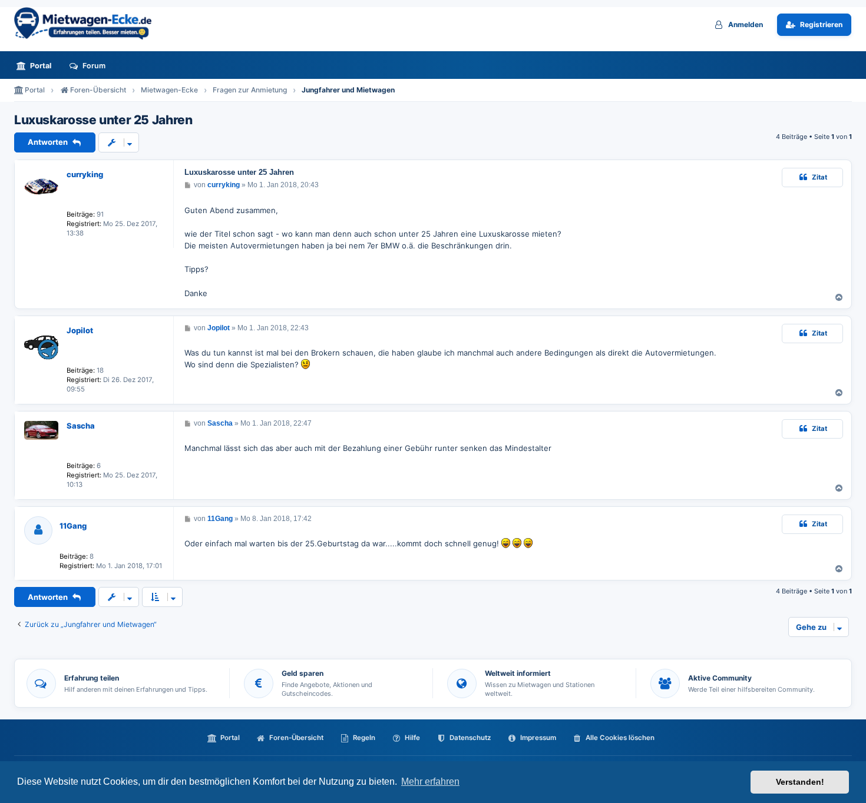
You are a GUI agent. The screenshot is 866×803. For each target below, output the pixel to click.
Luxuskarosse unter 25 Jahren (103, 120)
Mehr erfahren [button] (430, 782)
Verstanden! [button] (800, 782)
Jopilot (80, 330)
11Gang (73, 525)
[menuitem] (37, 65)
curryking (85, 174)
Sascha (81, 425)
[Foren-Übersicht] (87, 23)
